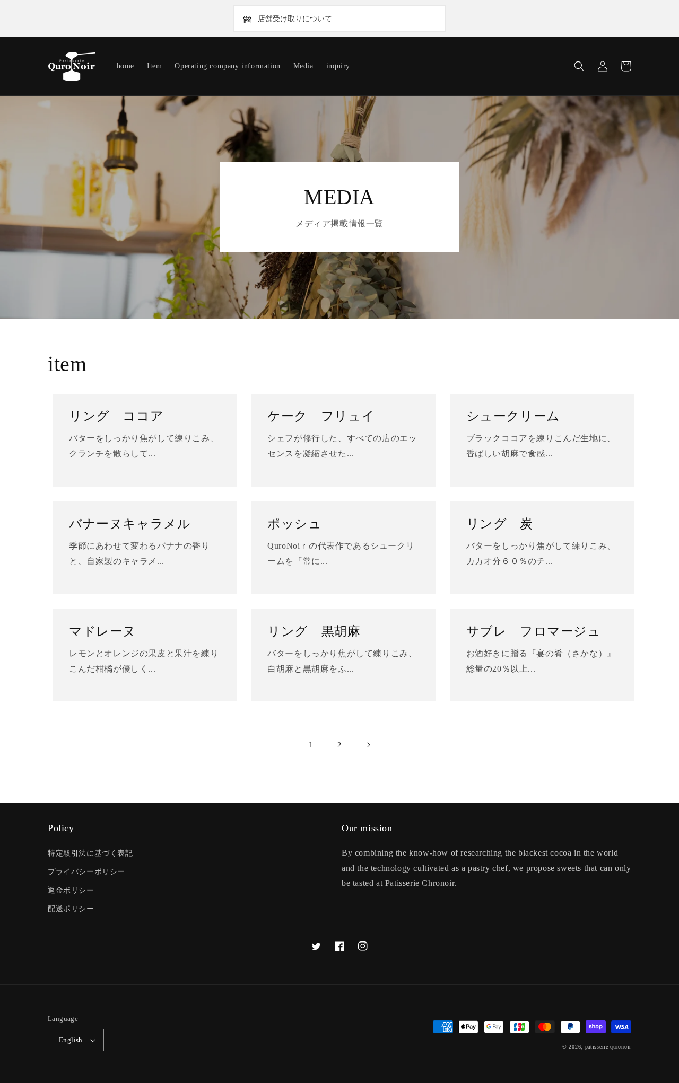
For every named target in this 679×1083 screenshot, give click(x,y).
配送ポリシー (71, 909)
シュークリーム (513, 416)
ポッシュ (294, 524)
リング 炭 (499, 524)
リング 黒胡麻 (313, 631)
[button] (579, 66)
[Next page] (368, 744)
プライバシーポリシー (86, 872)
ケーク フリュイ (321, 416)
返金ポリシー (71, 890)
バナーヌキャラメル (129, 524)
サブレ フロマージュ (533, 631)
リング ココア (116, 416)
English (71, 1040)
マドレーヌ (102, 631)
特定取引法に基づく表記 (90, 853)
